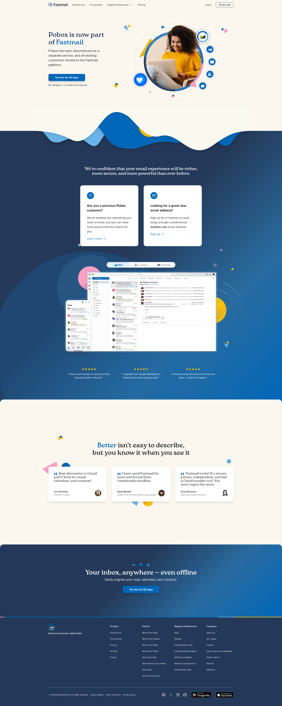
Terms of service (113, 695)
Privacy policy (129, 695)
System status (97, 695)
